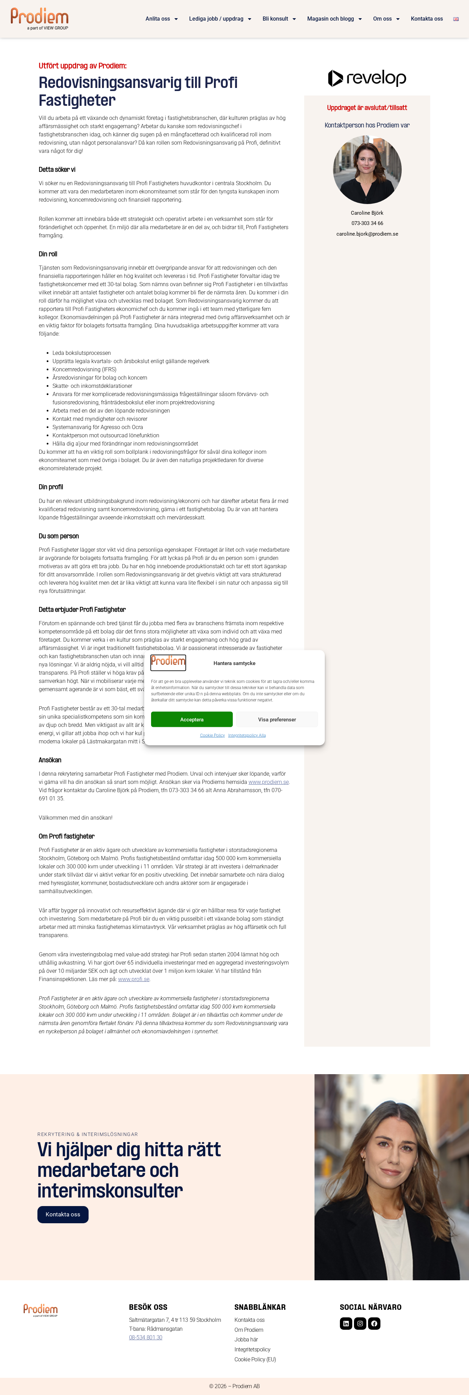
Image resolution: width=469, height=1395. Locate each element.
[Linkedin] (346, 1323)
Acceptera (192, 719)
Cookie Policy (212, 735)
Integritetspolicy (252, 1349)
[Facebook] (374, 1323)
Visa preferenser (277, 719)
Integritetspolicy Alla (247, 735)
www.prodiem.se (269, 782)
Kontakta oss (427, 18)
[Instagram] (360, 1323)
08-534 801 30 (145, 1337)
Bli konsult (275, 18)
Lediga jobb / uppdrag (216, 18)
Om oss (382, 18)
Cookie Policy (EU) (255, 1359)
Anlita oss (158, 18)
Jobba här (246, 1339)
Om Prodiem (249, 1330)
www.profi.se (133, 979)
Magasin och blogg (330, 18)
